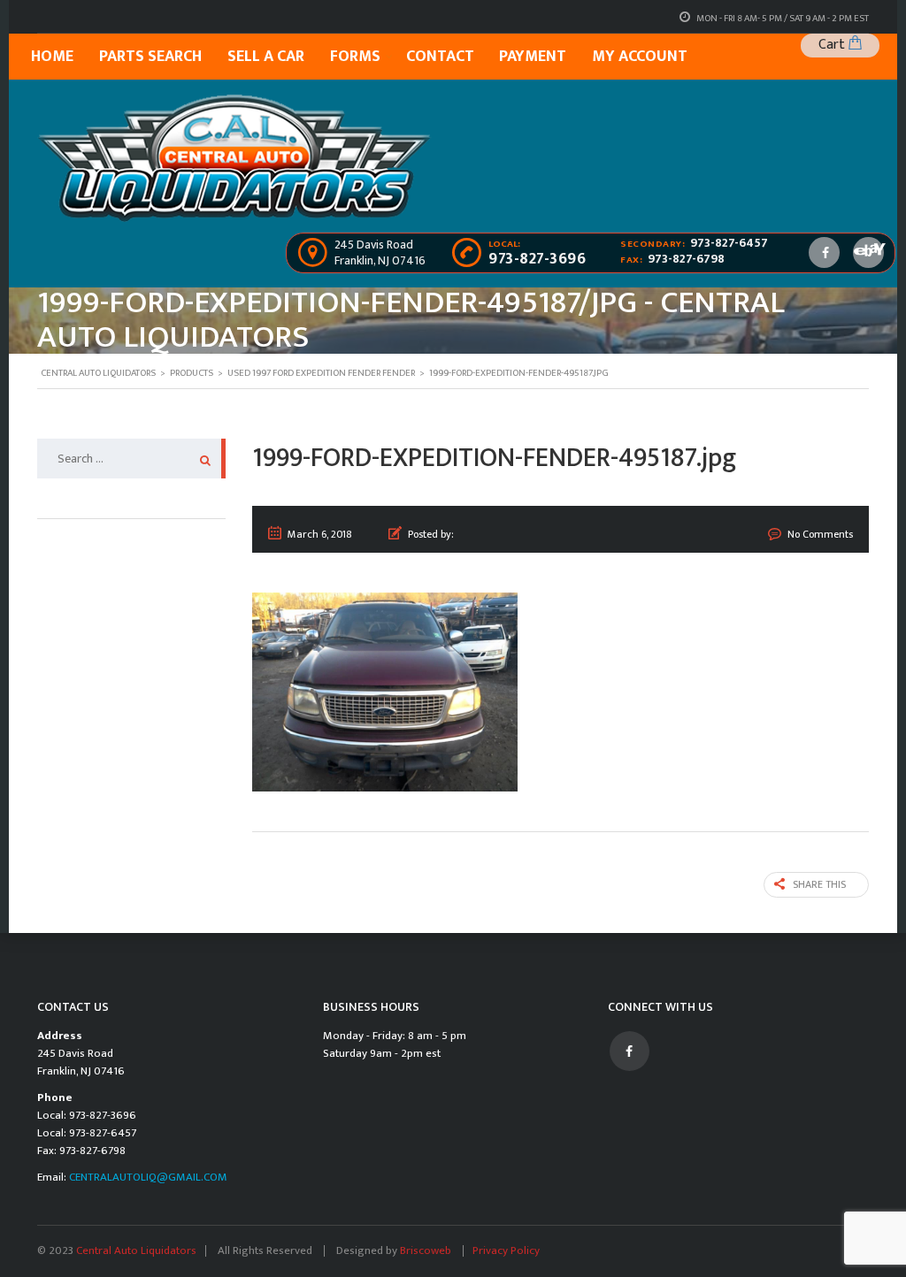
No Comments (820, 534)
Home (52, 56)
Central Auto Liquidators (136, 1250)
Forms (355, 56)
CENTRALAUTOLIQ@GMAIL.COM (148, 1177)
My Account (639, 56)
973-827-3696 (537, 259)
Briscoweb (427, 1250)
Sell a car (265, 56)
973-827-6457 (729, 243)
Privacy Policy (506, 1250)
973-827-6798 (686, 259)
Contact (440, 56)
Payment (532, 56)
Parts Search (150, 56)
